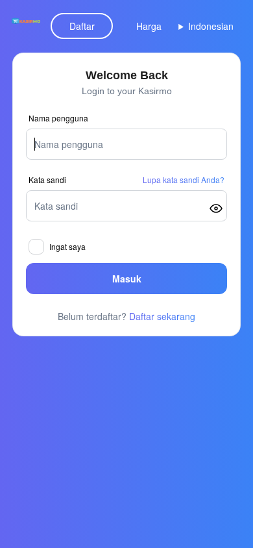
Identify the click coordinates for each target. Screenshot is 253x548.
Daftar (82, 25)
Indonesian (211, 25)
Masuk (126, 278)
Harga (149, 25)
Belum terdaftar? (126, 316)
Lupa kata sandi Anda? (183, 180)
